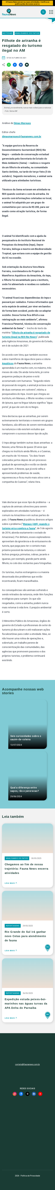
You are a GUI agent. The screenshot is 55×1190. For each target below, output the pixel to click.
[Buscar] (43, 12)
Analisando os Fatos (27, 33)
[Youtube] (40, 1094)
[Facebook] (15, 65)
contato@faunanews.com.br (27, 1064)
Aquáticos (7, 363)
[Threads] (27, 1094)
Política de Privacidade (30, 1176)
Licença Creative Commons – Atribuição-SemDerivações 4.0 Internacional (27, 1158)
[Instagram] (15, 1094)
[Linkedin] (21, 65)
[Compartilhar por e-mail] (27, 65)
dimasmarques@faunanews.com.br (21, 136)
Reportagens (12, 926)
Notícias (8, 33)
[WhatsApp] (9, 65)
